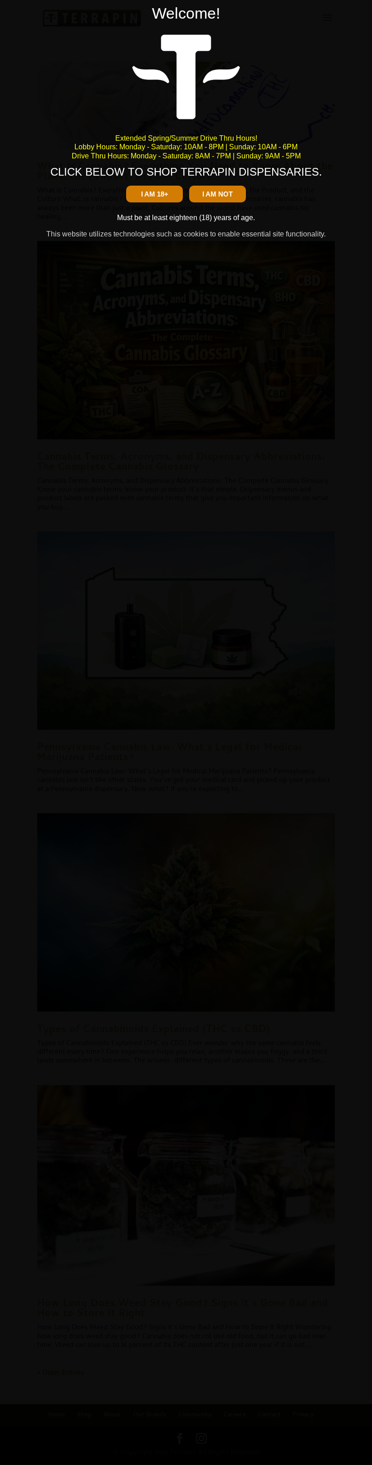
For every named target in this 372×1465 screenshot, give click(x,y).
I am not (217, 194)
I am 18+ (154, 194)
